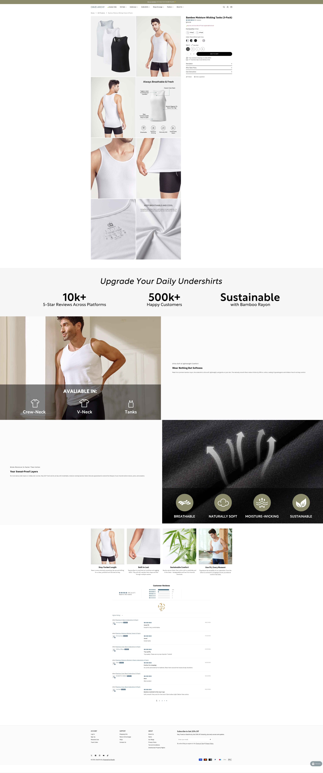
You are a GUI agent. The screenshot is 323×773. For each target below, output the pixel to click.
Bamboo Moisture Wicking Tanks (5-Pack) (128, 633)
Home (92, 13)
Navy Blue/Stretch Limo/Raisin (203, 40)
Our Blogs (151, 739)
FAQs (121, 739)
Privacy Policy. (209, 743)
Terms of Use (200, 743)
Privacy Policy (152, 742)
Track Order (94, 742)
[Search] (224, 7)
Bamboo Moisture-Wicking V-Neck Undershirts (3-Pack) (132, 660)
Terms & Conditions (154, 745)
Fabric (150, 737)
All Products (101, 13)
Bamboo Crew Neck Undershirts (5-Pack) (128, 647)
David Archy (99, 759)
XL (202, 49)
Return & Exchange (125, 737)
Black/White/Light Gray (187, 40)
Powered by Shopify (109, 759)
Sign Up (93, 737)
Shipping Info (124, 734)
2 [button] (159, 700)
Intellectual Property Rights (156, 747)
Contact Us (123, 742)
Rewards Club (95, 739)
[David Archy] (98, 7)
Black (195, 40)
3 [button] (162, 700)
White (199, 40)
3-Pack (192, 32)
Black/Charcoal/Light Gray (191, 40)
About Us (151, 734)
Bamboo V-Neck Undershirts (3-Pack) (127, 620)
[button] (231, 7)
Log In (93, 734)
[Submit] (210, 739)
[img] (147, 622)
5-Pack (201, 32)
